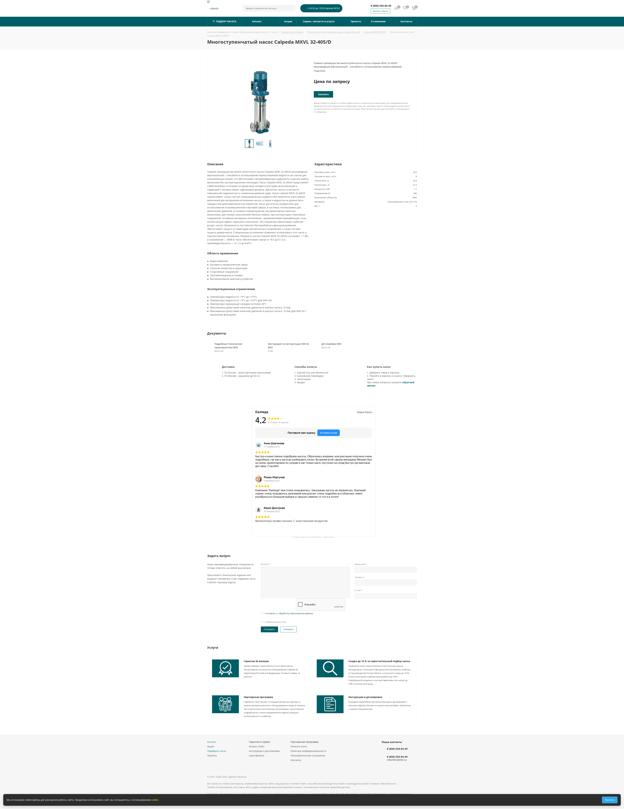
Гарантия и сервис (259, 741)
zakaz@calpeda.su (397, 759)
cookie (154, 799)
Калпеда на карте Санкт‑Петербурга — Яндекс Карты (313, 537)
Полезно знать (299, 746)
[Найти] (291, 8)
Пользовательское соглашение (308, 755)
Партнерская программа (258, 697)
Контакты (296, 760)
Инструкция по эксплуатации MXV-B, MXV (288, 345)
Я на (289, 613)
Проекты (212, 755)
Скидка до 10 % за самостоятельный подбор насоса (379, 661)
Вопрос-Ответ (257, 746)
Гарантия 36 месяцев (256, 661)
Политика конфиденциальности (308, 750)
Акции (210, 746)
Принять (610, 799)
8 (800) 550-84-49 (381, 5)
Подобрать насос (216, 750)
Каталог (211, 741)
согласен (270, 613)
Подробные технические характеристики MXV (228, 345)
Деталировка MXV (331, 343)
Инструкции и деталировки (365, 697)
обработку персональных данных (296, 613)
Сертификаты (256, 755)
